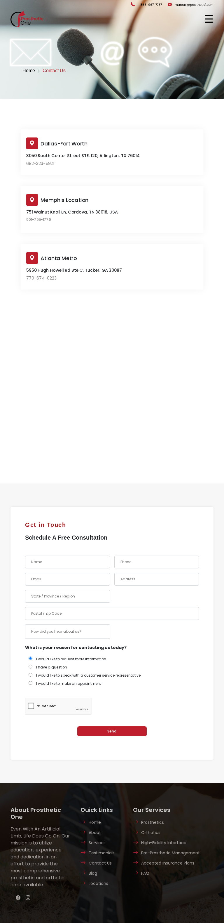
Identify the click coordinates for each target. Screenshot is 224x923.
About (95, 832)
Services (97, 843)
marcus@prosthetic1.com (194, 5)
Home (28, 70)
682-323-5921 (40, 164)
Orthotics (150, 832)
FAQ (145, 873)
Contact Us (54, 70)
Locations (98, 883)
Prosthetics (152, 822)
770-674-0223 (41, 278)
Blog (93, 873)
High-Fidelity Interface (163, 843)
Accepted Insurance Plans (167, 863)
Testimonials (102, 853)
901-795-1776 (38, 219)
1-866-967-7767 (150, 5)
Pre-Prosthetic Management (170, 853)
